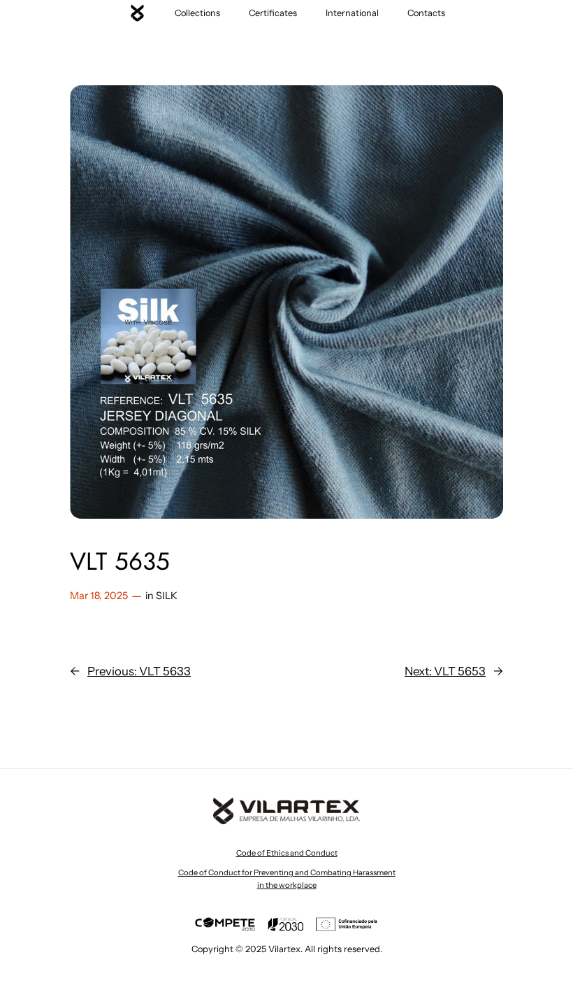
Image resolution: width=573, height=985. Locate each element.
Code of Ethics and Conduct (287, 853)
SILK (166, 595)
